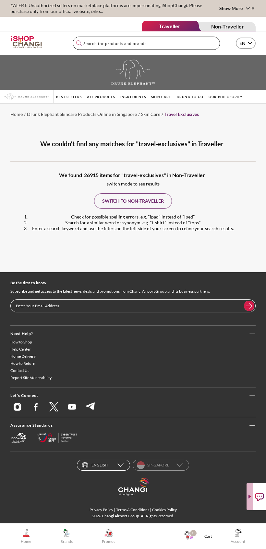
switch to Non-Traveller (133, 201)
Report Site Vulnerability (31, 377)
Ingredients (133, 97)
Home (16, 114)
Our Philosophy (226, 97)
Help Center (20, 349)
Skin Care (161, 97)
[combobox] (146, 43)
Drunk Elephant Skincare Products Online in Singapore (82, 114)
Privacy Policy (101, 509)
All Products (101, 97)
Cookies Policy (164, 509)
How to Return (22, 363)
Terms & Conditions (132, 509)
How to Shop (21, 342)
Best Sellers (69, 97)
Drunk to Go (190, 97)
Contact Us (19, 370)
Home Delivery (23, 356)
